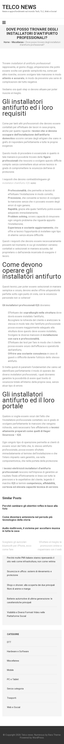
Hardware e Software (18, 651)
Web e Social (13, 707)
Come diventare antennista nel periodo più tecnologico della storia (27, 518)
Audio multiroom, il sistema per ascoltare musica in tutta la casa (31, 529)
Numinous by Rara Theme (47, 734)
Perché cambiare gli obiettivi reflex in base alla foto (30, 507)
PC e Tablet (13, 679)
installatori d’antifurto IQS (16, 183)
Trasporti (11, 698)
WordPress (38, 737)
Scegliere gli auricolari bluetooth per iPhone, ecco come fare (16, 546)
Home (7, 42)
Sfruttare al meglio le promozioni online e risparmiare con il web (50, 546)
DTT (9, 642)
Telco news (19, 7)
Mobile (10, 670)
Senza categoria (15, 688)
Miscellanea (17, 42)
